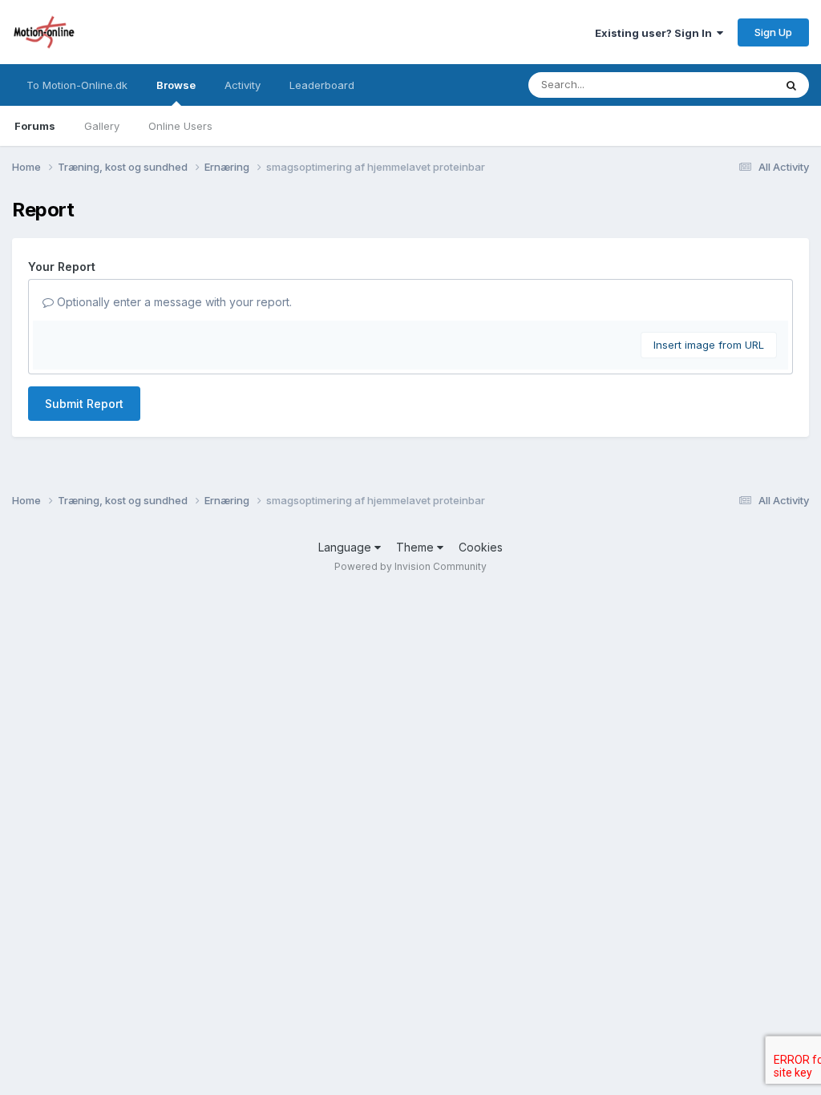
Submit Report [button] (84, 403)
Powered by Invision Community (410, 566)
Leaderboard (321, 85)
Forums (34, 125)
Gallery (101, 125)
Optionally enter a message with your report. (173, 302)
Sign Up (773, 32)
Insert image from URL (708, 344)
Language (346, 547)
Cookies (481, 547)
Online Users (180, 125)
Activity (242, 85)
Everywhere (724, 85)
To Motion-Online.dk (76, 85)
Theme (416, 547)
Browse (176, 85)
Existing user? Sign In (656, 32)
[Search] (791, 85)
